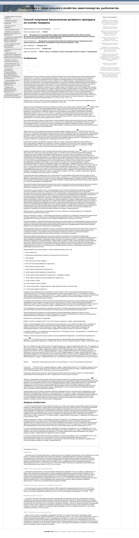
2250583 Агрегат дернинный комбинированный (38, 468)
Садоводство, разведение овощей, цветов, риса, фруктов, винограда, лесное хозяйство (13, 39)
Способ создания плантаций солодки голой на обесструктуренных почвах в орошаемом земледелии (110, 22)
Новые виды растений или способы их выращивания (12, 45)
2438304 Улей (27, 452)
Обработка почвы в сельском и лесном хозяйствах (10, 22)
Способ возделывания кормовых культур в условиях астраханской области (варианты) (110, 69)
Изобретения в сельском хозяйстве (12, 17)
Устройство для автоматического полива (109, 27)
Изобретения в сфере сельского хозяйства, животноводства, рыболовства (74, 531)
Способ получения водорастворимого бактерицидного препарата (110, 39)
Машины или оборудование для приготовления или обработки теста (10, 90)
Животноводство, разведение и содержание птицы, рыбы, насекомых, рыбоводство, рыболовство (13, 55)
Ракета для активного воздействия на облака (110, 44)
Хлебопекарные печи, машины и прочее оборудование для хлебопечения (11, 83)
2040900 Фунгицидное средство (33, 495)
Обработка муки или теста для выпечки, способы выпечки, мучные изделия (13, 95)
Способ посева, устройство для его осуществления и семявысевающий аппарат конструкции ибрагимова (110, 75)
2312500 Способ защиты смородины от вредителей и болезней (42, 485)
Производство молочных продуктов (12, 50)
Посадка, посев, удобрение (9, 26)
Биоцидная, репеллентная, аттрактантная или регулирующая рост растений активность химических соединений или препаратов (12, 73)
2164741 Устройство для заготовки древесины (37, 512)
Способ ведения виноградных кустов (110, 64)
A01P (58, 29)
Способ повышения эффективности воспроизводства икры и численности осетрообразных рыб (110, 49)
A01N (54, 29)
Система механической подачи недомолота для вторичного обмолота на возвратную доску (110, 33)
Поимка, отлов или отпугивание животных (11, 60)
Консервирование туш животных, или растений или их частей (12, 65)
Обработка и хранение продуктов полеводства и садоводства (12, 33)
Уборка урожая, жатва (12, 29)
